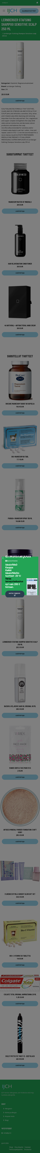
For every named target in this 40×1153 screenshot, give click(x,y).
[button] (14, 594)
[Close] (3, 558)
